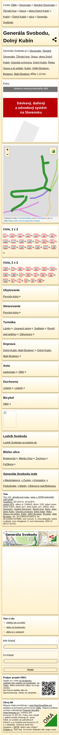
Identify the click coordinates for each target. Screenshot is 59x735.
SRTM (16, 727)
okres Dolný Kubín (39, 11)
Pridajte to (7, 729)
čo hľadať (8, 655)
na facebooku (25, 680)
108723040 (8, 499)
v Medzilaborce (11, 480)
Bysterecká (9, 458)
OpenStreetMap (25, 218)
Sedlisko (39, 328)
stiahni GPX (8, 504)
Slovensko (25, 5)
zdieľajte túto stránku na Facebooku (19, 683)
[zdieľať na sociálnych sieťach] (54, 39)
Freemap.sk (41, 218)
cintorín (7, 388)
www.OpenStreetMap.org (40, 705)
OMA (14, 5)
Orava (22, 11)
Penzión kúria (11, 296)
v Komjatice (38, 480)
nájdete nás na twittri (15, 622)
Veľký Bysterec (40, 68)
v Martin (22, 486)
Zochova (40, 458)
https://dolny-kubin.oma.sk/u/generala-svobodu (22, 220)
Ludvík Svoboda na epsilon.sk (20, 442)
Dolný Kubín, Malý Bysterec (18, 350)
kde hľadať (9, 640)
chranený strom (22, 328)
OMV (21, 372)
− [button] (7, 154)
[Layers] (52, 150)
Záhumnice (26, 334)
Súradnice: (8, 502)
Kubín (6, 16)
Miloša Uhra (25, 458)
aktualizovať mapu (20, 497)
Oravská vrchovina (21, 62)
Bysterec (8, 74)
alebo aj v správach (15, 632)
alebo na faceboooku (15, 627)
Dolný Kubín (19, 16)
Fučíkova (8, 464)
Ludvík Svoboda (15, 436)
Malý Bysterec (22, 74)
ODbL (38, 708)
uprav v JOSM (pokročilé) (42, 497)
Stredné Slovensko (44, 5)
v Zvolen (26, 480)
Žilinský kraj (10, 11)
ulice (31, 16)
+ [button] (7, 150)
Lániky (7, 328)
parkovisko (9, 372)
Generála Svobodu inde (20, 474)
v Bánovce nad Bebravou (42, 486)
